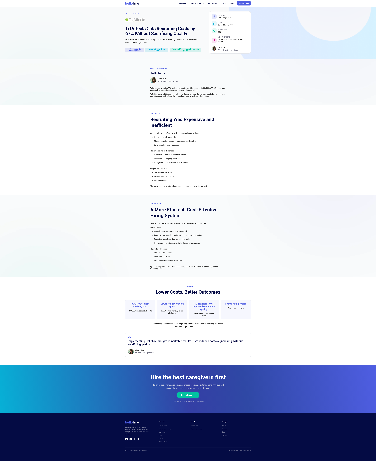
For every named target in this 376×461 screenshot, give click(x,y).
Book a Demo (244, 3)
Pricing (223, 3)
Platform (182, 3)
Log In (232, 3)
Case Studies (212, 3)
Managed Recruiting (197, 3)
